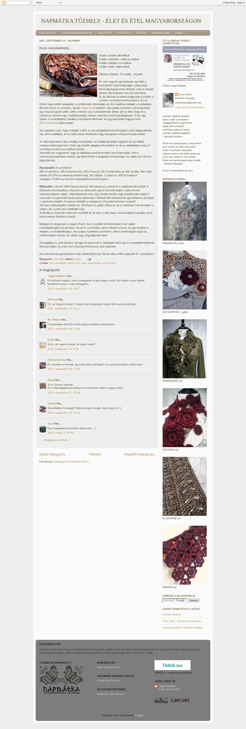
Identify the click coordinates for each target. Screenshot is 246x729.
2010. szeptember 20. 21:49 (64, 369)
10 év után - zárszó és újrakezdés (182, 621)
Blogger (139, 715)
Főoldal (95, 454)
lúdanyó (53, 299)
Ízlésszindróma (57, 359)
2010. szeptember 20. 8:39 (63, 349)
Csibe (51, 339)
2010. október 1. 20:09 (60, 432)
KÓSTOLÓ (124, 32)
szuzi (51, 423)
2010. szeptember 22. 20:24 (64, 392)
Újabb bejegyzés (52, 454)
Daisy (51, 380)
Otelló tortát (87, 108)
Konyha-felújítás (172, 614)
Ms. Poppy (54, 319)
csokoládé (60, 263)
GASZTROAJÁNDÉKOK (77, 32)
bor (51, 263)
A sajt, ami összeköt (169, 689)
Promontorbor (48, 122)
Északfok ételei (160, 32)
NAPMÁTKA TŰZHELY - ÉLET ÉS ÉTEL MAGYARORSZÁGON (121, 20)
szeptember (94, 263)
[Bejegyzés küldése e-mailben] (89, 259)
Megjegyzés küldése (55, 440)
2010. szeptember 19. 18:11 (64, 308)
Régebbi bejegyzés (139, 454)
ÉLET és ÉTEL (48, 32)
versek (179, 32)
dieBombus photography (111, 694)
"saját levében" (57, 276)
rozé (83, 263)
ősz (78, 263)
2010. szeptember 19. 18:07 (64, 288)
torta (113, 263)
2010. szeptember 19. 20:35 (64, 328)
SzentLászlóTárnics (108, 680)
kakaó (71, 263)
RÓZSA (141, 32)
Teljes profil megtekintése (189, 107)
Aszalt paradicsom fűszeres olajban (183, 627)
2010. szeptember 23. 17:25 (64, 412)
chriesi (52, 403)
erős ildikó (185, 94)
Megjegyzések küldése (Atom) (72, 461)
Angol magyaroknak (108, 667)
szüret (105, 263)
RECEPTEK (105, 32)
